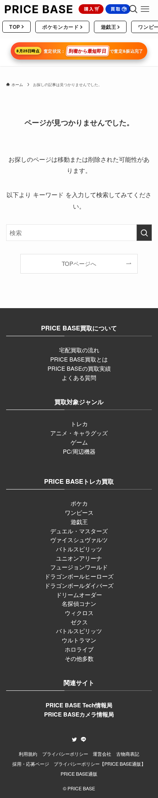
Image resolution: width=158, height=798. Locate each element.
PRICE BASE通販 (79, 773)
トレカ (79, 424)
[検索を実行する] (144, 232)
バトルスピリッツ (79, 549)
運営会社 (102, 753)
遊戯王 (79, 522)
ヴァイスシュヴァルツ (79, 540)
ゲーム (79, 442)
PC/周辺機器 (79, 451)
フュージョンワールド (79, 567)
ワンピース (79, 512)
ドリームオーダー (79, 595)
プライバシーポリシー (65, 753)
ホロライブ (79, 649)
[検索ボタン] (133, 9)
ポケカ (79, 503)
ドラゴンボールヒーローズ (79, 576)
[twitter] (74, 739)
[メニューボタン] (145, 9)
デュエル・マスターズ (79, 531)
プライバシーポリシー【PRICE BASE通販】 (100, 763)
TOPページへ (79, 263)
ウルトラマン (79, 640)
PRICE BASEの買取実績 (79, 368)
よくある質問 (79, 377)
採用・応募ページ (30, 763)
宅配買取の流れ (79, 350)
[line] (83, 739)
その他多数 (79, 658)
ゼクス (79, 622)
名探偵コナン (79, 603)
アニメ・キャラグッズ (79, 433)
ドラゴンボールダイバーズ (79, 585)
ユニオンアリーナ (79, 558)
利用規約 (28, 753)
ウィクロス (79, 613)
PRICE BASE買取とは (79, 359)
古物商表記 (127, 753)
